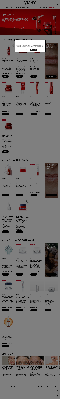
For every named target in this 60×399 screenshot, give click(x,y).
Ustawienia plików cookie (26, 49)
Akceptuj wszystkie (33, 49)
